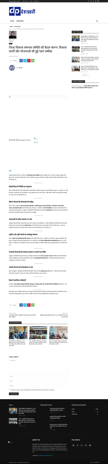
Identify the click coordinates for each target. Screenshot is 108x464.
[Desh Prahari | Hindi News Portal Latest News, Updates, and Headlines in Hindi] (22, 11)
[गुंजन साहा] (12, 68)
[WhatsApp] (32, 60)
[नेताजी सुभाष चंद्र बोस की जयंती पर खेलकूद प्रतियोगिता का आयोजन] (44, 411)
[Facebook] (89, 1)
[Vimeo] (96, 1)
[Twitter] (93, 1)
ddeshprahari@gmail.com (46, 455)
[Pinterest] (29, 60)
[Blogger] (73, 445)
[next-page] (13, 350)
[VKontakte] (90, 445)
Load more (84, 75)
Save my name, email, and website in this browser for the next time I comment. (33, 390)
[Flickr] (81, 445)
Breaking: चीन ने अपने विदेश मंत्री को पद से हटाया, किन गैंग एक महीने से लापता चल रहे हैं (59, 426)
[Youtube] (98, 1)
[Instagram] (91, 1)
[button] (97, 21)
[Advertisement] (38, 84)
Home (10, 29)
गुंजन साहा (20, 67)
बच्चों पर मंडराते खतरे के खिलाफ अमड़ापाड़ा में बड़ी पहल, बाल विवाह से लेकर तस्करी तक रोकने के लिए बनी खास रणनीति (58, 342)
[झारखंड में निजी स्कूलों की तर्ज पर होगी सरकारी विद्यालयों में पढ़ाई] (44, 418)
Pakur (14, 29)
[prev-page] (10, 350)
